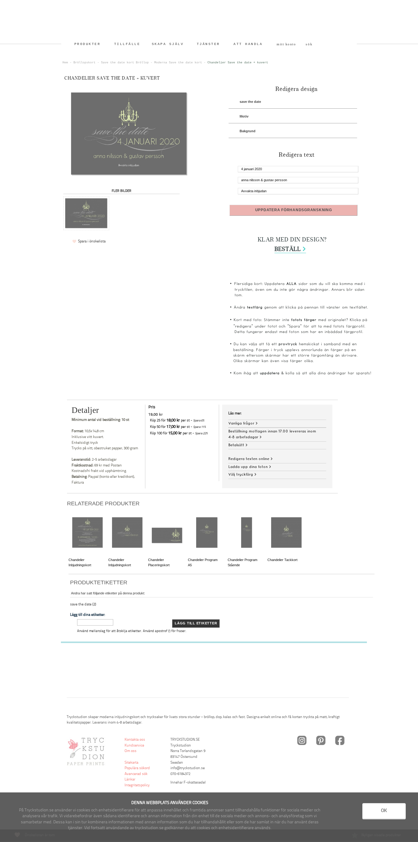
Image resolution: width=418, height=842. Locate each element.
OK (384, 810)
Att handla (248, 44)
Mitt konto (286, 44)
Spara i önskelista (92, 241)
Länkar (130, 779)
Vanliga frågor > (243, 423)
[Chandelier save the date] (86, 213)
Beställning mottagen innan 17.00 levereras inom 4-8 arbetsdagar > (272, 434)
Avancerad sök (136, 774)
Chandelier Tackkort (282, 560)
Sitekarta (131, 763)
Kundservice (134, 745)
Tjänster (208, 44)
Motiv (244, 116)
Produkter (87, 44)
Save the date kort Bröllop (125, 62)
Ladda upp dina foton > (249, 467)
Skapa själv (168, 44)
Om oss (130, 751)
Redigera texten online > (250, 459)
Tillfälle (127, 44)
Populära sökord (137, 768)
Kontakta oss (135, 740)
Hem (65, 62)
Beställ (290, 249)
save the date (250, 101)
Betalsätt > (238, 445)
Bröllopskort (84, 62)
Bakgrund (248, 131)
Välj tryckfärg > (242, 474)
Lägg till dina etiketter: (87, 615)
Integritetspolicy (137, 785)
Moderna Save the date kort (178, 62)
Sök (309, 44)
